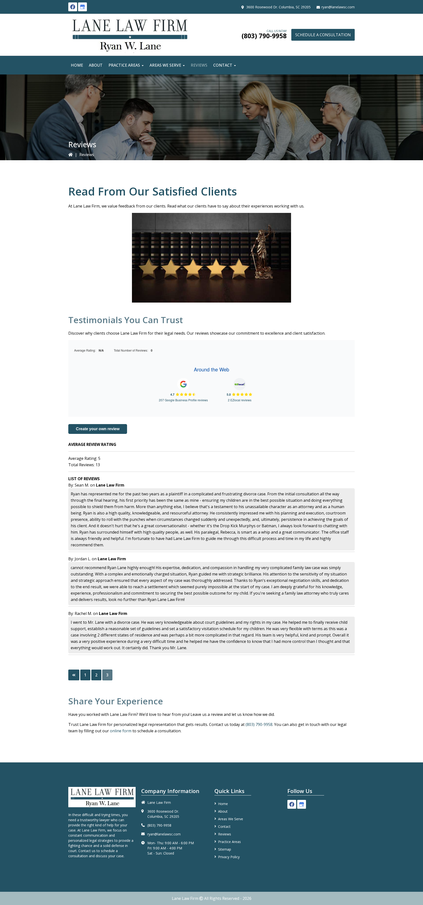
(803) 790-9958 (264, 35)
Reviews (224, 834)
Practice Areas (229, 841)
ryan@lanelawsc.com (338, 7)
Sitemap (224, 849)
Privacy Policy (229, 857)
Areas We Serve (230, 819)
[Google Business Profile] (82, 6)
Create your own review (97, 429)
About (223, 811)
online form (120, 731)
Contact (224, 826)
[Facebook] (72, 6)
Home (223, 803)
